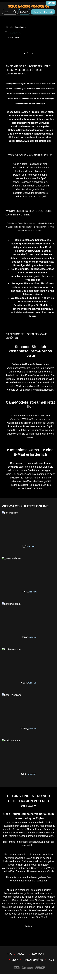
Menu (51, 3)
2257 (15, 959)
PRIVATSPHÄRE (33, 959)
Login (24, 11)
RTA (9, 954)
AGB (51, 959)
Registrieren (43, 11)
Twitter (28, 926)
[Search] (15, 12)
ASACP (21, 954)
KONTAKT (38, 954)
